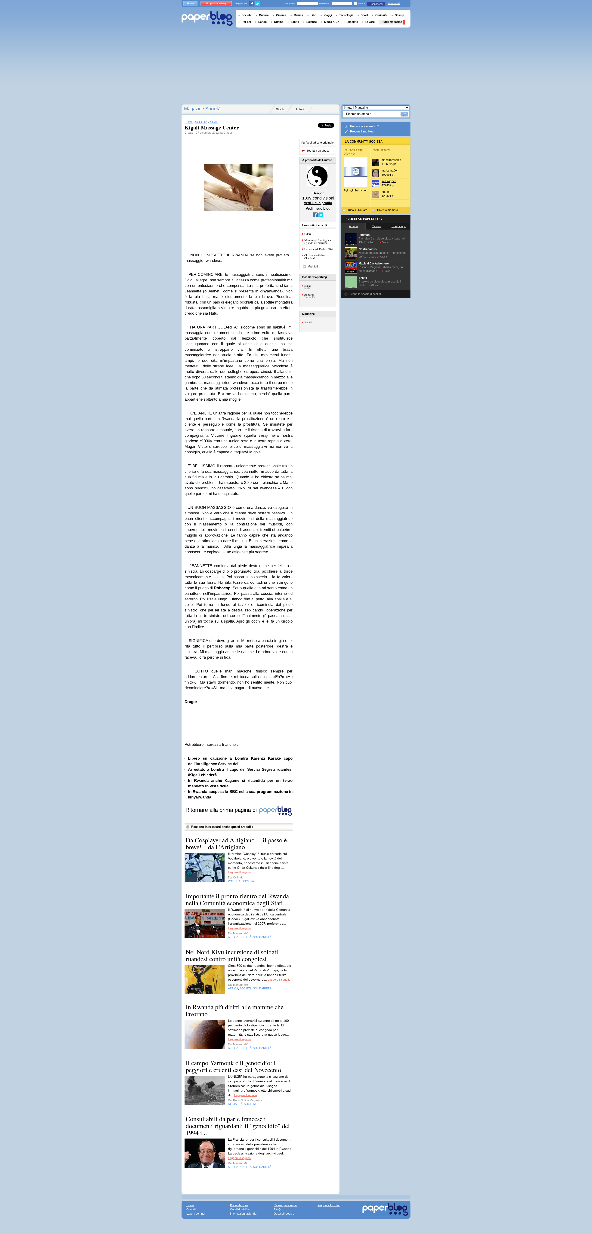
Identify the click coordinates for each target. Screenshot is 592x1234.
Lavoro (370, 22)
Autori (300, 109)
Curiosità (381, 15)
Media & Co (331, 22)
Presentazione (239, 1205)
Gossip (399, 15)
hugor (385, 191)
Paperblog (207, 18)
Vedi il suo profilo (318, 203)
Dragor (227, 132)
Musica (298, 15)
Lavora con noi (195, 1213)
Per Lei (246, 22)
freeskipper (389, 181)
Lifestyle (352, 22)
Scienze (311, 22)
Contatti (191, 1209)
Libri (313, 15)
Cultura (264, 15)
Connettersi (376, 4)
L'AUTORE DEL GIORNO (354, 152)
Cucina (278, 22)
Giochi (280, 109)
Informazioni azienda (243, 1213)
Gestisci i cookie (284, 1213)
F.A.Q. (277, 1209)
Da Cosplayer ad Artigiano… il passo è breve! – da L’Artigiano (236, 843)
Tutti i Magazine (392, 22)
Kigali (307, 285)
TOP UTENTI (381, 150)
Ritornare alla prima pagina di (221, 810)
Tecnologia (346, 15)
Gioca (385, 242)
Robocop (309, 294)
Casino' (376, 226)
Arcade (353, 226)
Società (308, 322)
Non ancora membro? (364, 126)
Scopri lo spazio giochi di (365, 294)
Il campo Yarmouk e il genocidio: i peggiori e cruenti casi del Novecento (233, 1066)
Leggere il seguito (239, 872)
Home (190, 3)
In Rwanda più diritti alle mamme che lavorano (235, 1010)
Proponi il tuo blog (361, 131)
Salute (295, 22)
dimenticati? (394, 3)
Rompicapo (399, 226)
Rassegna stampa (285, 1205)
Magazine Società (202, 108)
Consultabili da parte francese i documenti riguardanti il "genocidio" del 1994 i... (238, 1125)
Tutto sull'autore (357, 210)
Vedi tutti (313, 266)
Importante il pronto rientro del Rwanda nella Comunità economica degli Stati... (237, 899)
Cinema (281, 15)
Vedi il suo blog (318, 208)
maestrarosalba (391, 160)
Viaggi (328, 15)
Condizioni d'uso (240, 1209)
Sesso (262, 22)
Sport (364, 15)
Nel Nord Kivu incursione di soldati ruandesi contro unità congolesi (232, 955)
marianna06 (389, 170)
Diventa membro (387, 210)
